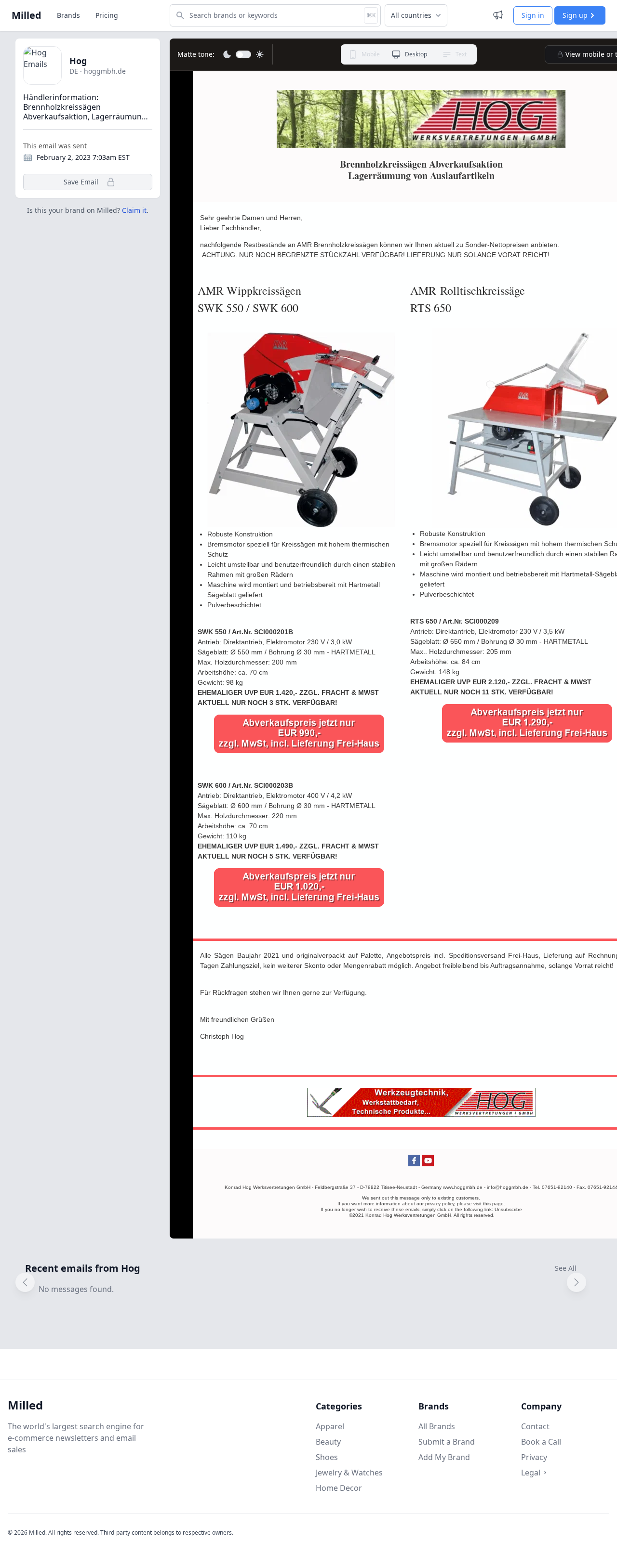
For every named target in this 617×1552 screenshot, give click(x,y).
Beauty (328, 1441)
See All (566, 1268)
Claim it (134, 210)
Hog (78, 60)
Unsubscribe (508, 1209)
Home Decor (339, 1488)
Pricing (106, 15)
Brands (68, 15)
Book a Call (541, 1441)
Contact (535, 1426)
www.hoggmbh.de (463, 1187)
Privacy (534, 1457)
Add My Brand (444, 1457)
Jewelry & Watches (349, 1472)
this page (493, 1203)
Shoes (327, 1457)
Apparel (330, 1426)
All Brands (436, 1426)
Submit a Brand (446, 1441)
